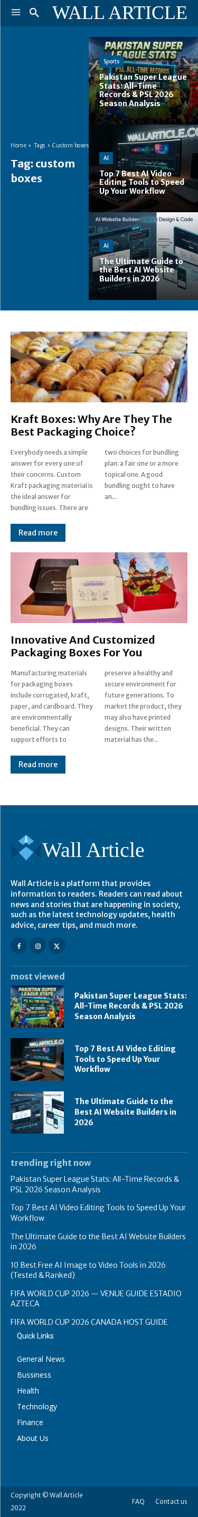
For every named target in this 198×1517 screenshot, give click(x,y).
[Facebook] (19, 945)
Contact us (171, 1501)
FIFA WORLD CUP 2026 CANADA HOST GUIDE (89, 1322)
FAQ (138, 1501)
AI (106, 158)
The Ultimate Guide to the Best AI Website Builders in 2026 (125, 1112)
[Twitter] (57, 945)
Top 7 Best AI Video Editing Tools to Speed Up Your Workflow (125, 1059)
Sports (111, 61)
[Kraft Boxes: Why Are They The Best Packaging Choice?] (99, 367)
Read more (38, 533)
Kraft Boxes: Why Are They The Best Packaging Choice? (91, 425)
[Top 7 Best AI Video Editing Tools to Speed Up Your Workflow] (37, 1059)
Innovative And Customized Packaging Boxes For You (83, 646)
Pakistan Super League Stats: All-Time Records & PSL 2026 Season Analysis (130, 1006)
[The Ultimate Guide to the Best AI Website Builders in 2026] (37, 1112)
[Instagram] (38, 945)
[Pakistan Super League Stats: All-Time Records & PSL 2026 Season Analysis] (37, 1006)
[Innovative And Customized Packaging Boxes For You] (99, 587)
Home (18, 145)
